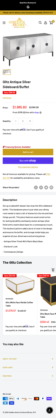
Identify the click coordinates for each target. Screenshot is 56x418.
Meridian (7, 98)
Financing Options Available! (18, 147)
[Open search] (40, 22)
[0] (51, 22)
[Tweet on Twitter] (46, 187)
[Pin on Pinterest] (41, 187)
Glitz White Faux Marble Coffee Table (19, 304)
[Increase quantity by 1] (30, 121)
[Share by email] (51, 187)
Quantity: (7, 121)
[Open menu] (4, 23)
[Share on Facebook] (36, 187)
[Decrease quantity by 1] (15, 121)
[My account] (45, 22)
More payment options (28, 167)
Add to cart (28, 152)
